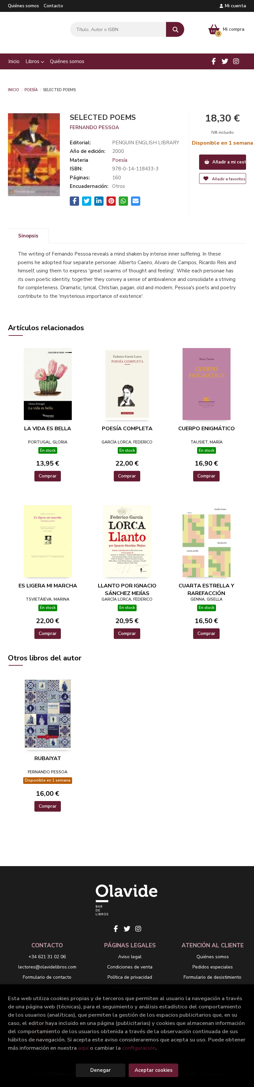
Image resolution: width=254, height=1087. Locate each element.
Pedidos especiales (212, 967)
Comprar (48, 476)
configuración (139, 1048)
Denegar (100, 1070)
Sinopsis (28, 235)
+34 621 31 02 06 (47, 957)
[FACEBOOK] (214, 61)
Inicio (13, 89)
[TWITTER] (225, 61)
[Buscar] (175, 29)
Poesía (31, 89)
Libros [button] (33, 61)
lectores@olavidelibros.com (47, 967)
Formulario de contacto (47, 977)
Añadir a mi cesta (228, 162)
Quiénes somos (23, 6)
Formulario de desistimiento (212, 977)
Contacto (53, 6)
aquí (83, 1048)
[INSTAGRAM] (236, 61)
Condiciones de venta (129, 967)
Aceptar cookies (154, 1070)
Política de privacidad (129, 977)
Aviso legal (130, 957)
